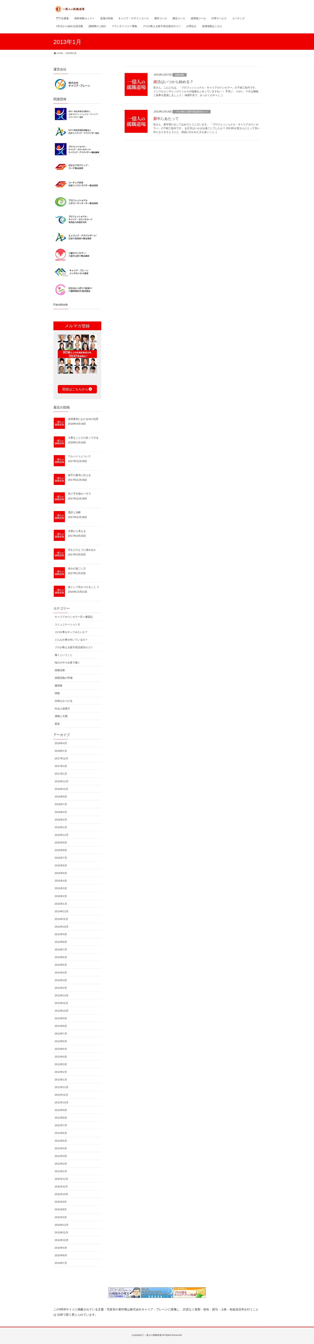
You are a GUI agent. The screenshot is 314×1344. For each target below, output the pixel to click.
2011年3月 (61, 1217)
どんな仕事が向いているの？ (71, 639)
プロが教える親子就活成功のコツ (191, 111)
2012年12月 (62, 1087)
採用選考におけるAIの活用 (83, 419)
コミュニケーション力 (67, 624)
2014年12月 (62, 911)
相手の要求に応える (79, 475)
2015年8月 (61, 850)
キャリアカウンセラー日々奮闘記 (74, 616)
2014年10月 (62, 926)
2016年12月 (62, 781)
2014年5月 (61, 964)
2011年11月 (61, 1186)
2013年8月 (61, 1026)
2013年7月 (61, 1033)
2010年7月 (61, 1263)
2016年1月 (61, 827)
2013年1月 (61, 1079)
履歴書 (58, 685)
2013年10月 (62, 1010)
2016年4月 (61, 812)
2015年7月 (61, 857)
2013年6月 (61, 1041)
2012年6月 (61, 1133)
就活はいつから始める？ (173, 82)
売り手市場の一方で (79, 493)
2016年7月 (61, 804)
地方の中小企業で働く (67, 662)
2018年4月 (61, 743)
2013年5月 (61, 1048)
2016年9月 (61, 796)
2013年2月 (61, 1071)
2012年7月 (61, 1125)
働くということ (64, 654)
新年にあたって (166, 119)
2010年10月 (62, 1240)
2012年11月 (61, 1094)
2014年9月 (61, 934)
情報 (57, 693)
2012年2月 (61, 1163)
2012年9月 (61, 1110)
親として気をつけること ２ (83, 587)
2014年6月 (61, 957)
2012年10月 (62, 1102)
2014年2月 (61, 987)
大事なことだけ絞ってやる (83, 437)
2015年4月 (61, 880)
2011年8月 (61, 1209)
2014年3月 (61, 980)
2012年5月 (61, 1140)
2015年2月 (61, 896)
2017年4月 (61, 766)
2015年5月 (61, 873)
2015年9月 (61, 842)
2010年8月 (61, 1255)
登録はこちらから (75, 389)
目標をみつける (64, 700)
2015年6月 (61, 865)
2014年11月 (61, 919)
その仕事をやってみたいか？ (71, 632)
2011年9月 (61, 1201)
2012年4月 (61, 1148)
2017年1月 (61, 773)
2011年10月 (61, 1194)
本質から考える (77, 531)
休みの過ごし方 (77, 568)
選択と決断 (74, 512)
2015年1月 (61, 903)
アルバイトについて (79, 456)
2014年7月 (61, 949)
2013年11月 (61, 1003)
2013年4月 (61, 1056)
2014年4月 (61, 972)
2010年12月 (62, 1224)
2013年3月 (61, 1064)
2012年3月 (61, 1156)
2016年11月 (61, 789)
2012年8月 (61, 1117)
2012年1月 (61, 1171)
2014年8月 (61, 941)
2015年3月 (61, 888)
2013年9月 (61, 1018)
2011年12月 (61, 1178)
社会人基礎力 (62, 708)
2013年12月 (62, 995)
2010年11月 (61, 1232)
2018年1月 (61, 750)
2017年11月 (61, 758)
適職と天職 (61, 716)
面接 (57, 723)
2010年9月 (61, 1247)
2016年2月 (61, 819)
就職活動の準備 (64, 677)
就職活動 (179, 75)
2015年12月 (62, 834)
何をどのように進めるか (82, 549)
